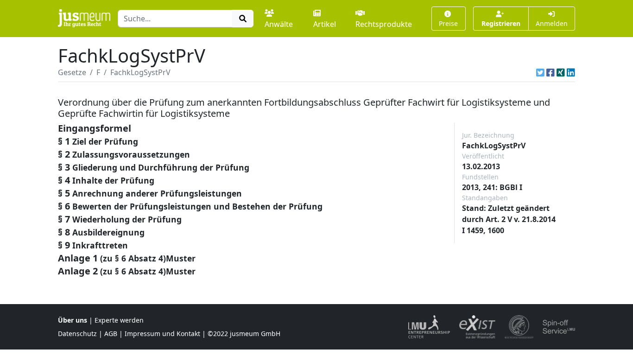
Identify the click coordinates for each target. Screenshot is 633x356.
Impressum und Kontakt (162, 333)
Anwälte (279, 24)
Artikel (324, 24)
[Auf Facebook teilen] (550, 72)
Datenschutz (77, 333)
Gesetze (72, 72)
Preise (448, 23)
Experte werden (119, 320)
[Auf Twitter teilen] (540, 72)
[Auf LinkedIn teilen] (571, 72)
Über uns (72, 320)
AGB (110, 333)
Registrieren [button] (500, 23)
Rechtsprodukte (383, 24)
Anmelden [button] (552, 23)
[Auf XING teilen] (561, 72)
